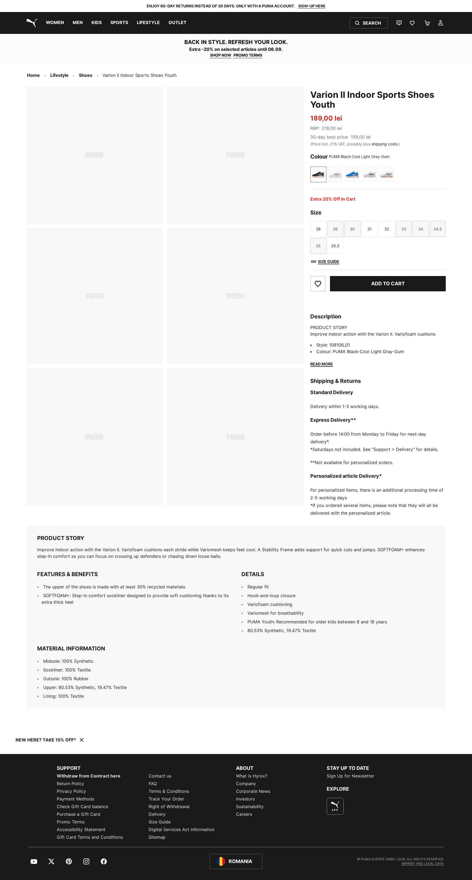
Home (33, 75)
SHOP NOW (220, 55)
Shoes (85, 75)
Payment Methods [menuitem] (75, 799)
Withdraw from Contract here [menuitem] (88, 776)
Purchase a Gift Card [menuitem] (78, 814)
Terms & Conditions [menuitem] (169, 791)
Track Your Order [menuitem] (166, 799)
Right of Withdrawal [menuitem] (169, 806)
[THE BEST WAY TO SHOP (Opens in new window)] (335, 806)
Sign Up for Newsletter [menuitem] (350, 776)
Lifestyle (59, 75)
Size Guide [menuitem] (160, 822)
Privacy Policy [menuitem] (71, 791)
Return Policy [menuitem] (70, 783)
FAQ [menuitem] (153, 783)
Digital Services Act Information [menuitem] (181, 829)
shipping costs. (385, 144)
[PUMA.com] (30, 22)
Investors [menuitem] (245, 799)
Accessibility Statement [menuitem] (81, 829)
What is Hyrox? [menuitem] (251, 776)
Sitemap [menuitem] (157, 837)
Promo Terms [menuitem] (70, 822)
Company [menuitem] (246, 783)
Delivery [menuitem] (157, 814)
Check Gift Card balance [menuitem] (82, 806)
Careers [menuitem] (244, 814)
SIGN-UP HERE (312, 6)
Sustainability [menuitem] (250, 806)
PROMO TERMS (248, 55)
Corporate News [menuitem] (253, 791)
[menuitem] (55, 23)
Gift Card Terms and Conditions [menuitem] (90, 837)
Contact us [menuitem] (160, 776)
